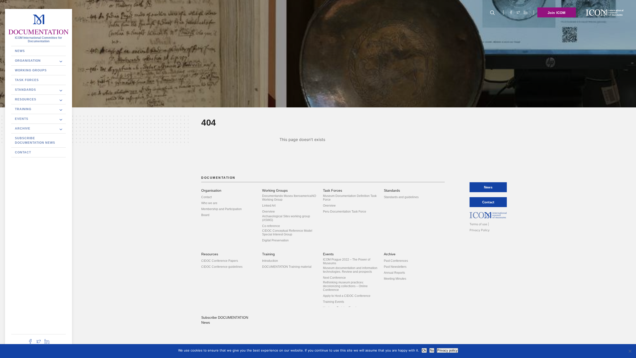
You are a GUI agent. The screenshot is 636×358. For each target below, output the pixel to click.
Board (205, 215)
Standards (25, 89)
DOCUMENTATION (38, 32)
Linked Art (269, 205)
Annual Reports (394, 272)
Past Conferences (396, 261)
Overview (268, 211)
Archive (22, 128)
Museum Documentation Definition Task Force (350, 197)
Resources (25, 99)
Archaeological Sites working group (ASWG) (286, 218)
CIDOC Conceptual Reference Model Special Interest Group (287, 232)
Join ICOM (557, 13)
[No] (629, 351)
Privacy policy (447, 350)
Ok (424, 350)
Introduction (270, 261)
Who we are (209, 203)
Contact (23, 152)
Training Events (333, 302)
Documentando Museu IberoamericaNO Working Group (289, 197)
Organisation (28, 60)
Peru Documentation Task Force (344, 211)
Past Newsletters (395, 266)
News (20, 51)
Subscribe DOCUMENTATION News (35, 140)
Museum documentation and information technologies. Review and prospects (350, 269)
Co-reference (271, 226)
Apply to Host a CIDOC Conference (346, 296)
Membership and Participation (221, 209)
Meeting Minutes (395, 278)
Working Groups (31, 70)
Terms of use (478, 224)
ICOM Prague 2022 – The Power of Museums (346, 261)
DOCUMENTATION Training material (287, 266)
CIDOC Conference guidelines (221, 266)
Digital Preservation (275, 240)
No (432, 350)
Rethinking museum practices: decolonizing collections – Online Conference (345, 286)
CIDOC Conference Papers (219, 261)
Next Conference (334, 277)
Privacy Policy (480, 230)
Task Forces (27, 80)
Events (21, 119)
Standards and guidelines (401, 197)
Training (23, 109)
